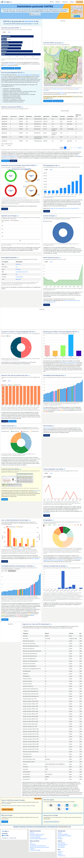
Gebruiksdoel (37, 116)
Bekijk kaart (77, 16)
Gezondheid (32, 844)
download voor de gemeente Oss (69, 362)
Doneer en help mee (7, 809)
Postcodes (32, 835)
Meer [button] (72, 2)
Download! (4, 499)
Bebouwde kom (78, 115)
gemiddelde (48, 428)
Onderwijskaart (61, 845)
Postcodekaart (61, 847)
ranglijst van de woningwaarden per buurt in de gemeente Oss (64, 208)
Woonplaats (29, 116)
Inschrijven (4, 821)
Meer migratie (12, 421)
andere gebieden (35, 558)
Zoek (52, 2)
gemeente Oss (46, 512)
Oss (17, 266)
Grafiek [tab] (4, 32)
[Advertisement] (63, 31)
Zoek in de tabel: (65, 110)
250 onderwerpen (10, 64)
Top (69, 826)
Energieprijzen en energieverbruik (38, 845)
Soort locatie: (4, 571)
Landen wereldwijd (34, 838)
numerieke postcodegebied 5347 (24, 75)
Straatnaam (5, 116)
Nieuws (59, 837)
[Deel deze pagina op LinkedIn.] (67, 805)
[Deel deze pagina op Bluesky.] (67, 809)
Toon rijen (6, 145)
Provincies (32, 837)
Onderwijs (4, 619)
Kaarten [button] (65, 2)
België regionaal (43, 838)
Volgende (79, 147)
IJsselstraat (29, 21)
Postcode (21, 116)
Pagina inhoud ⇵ (35, 14)
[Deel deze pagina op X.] (59, 809)
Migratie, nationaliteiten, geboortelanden (39, 847)
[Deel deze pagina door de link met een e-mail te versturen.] (51, 805)
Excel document (37, 490)
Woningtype (55, 116)
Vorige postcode (48, 101)
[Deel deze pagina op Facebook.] (59, 805)
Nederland (50, 98)
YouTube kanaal (61, 855)
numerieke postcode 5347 (57, 89)
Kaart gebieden (61, 842)
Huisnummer (13, 116)
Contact (59, 852)
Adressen (32, 832)
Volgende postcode (58, 101)
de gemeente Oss (77, 96)
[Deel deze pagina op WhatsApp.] (75, 805)
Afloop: (45, 476)
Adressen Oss (5, 160)
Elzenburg (18, 269)
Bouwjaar (62, 116)
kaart (15, 62)
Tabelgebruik (13, 160)
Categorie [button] (25, 631)
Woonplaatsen (38, 835)
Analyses (60, 832)
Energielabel (70, 116)
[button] (20, 28)
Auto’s (31, 842)
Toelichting (4, 209)
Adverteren (60, 851)
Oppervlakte (46, 116)
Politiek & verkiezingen (35, 850)
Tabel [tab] (9, 32)
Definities (17, 68)
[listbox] (49, 477)
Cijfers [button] (58, 2)
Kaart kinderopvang (62, 844)
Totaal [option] (48, 476)
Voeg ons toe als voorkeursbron (52, 821)
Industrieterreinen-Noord (22, 271)
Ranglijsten (60, 838)
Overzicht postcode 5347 (8, 68)
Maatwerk (60, 854)
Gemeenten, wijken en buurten (37, 834)
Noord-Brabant (19, 277)
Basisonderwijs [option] (11, 571)
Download (80, 2)
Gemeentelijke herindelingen (64, 835)
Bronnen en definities (63, 834)
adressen (5, 65)
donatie (5, 803)
